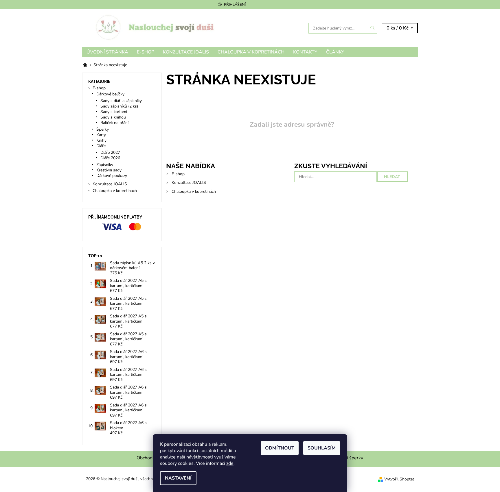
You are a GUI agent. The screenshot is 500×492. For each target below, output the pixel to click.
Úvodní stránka (107, 52)
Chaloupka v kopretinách (251, 52)
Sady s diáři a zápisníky (121, 100)
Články (335, 52)
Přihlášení (235, 4)
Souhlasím (322, 448)
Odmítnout (279, 448)
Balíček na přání (114, 122)
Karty (101, 135)
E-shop (145, 52)
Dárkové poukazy (111, 175)
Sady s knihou (113, 117)
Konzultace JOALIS (186, 52)
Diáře (101, 146)
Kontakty (305, 52)
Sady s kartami (113, 111)
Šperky (102, 129)
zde (230, 463)
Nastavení (178, 478)
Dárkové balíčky (110, 94)
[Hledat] (372, 28)
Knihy (101, 140)
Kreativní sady (109, 170)
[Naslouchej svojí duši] (166, 28)
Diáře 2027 (110, 152)
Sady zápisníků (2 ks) (119, 106)
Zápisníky (104, 164)
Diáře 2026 (110, 158)
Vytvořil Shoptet (399, 479)
